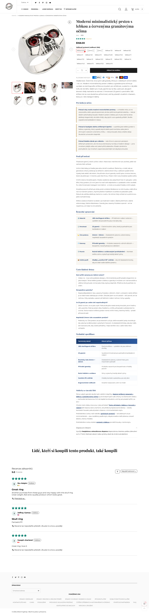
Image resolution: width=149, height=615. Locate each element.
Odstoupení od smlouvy (65, 605)
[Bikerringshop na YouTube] (24, 577)
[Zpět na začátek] (144, 608)
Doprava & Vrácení (83, 428)
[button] (13, 49)
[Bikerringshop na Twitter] (15, 577)
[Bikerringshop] (9, 6)
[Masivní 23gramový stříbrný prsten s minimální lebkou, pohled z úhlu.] (30, 100)
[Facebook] (39, 3)
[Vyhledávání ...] (119, 9)
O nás (32, 602)
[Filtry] (117, 471)
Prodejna (34, 9)
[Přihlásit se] (126, 9)
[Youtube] (50, 3)
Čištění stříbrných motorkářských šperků (93, 602)
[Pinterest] (43, 3)
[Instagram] (46, 3)
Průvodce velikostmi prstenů (61, 602)
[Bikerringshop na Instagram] (21, 577)
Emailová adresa (19, 591)
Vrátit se (58, 9)
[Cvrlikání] (36, 3)
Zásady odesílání (26, 599)
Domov (25, 9)
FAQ (134, 602)
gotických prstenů (108, 413)
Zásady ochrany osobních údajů (78, 599)
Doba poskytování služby (120, 599)
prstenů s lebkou (103, 422)
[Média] (69, 22)
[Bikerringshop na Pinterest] (18, 577)
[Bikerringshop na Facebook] (12, 577)
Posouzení (42, 602)
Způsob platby (71, 9)
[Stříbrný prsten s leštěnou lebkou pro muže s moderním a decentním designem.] (54, 100)
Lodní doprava (47, 9)
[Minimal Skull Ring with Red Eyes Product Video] (67, 85)
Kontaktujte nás (19, 602)
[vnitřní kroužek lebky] (42, 100)
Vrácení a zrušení (86, 605)
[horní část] (17, 100)
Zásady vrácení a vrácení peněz (49, 599)
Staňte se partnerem (122, 602)
